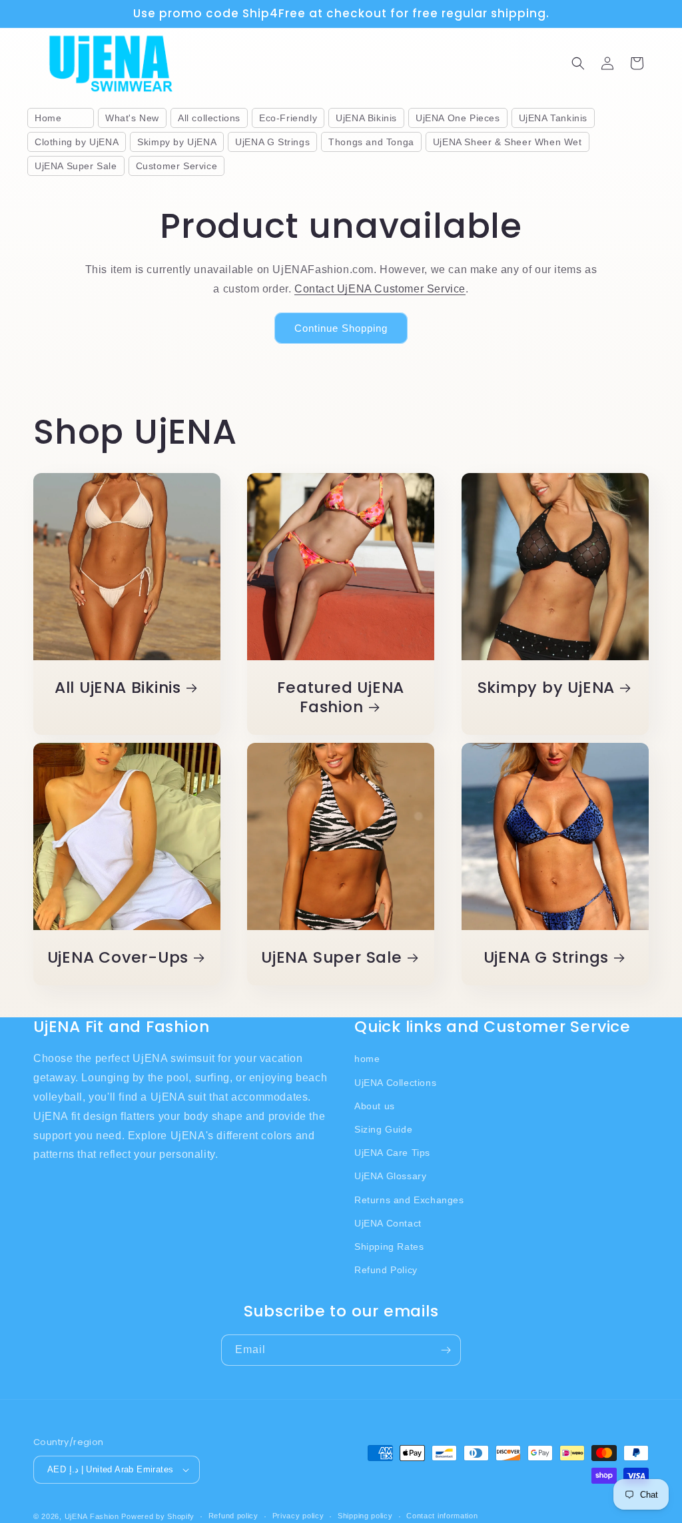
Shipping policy (365, 1516)
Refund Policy (386, 1270)
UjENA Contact (388, 1223)
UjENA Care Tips (392, 1152)
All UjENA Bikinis (118, 688)
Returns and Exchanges (409, 1200)
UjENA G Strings (546, 957)
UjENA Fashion (92, 1516)
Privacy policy (298, 1516)
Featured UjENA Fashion (340, 697)
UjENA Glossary (390, 1176)
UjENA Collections (395, 1082)
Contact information (442, 1516)
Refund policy (233, 1516)
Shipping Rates (389, 1246)
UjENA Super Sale (331, 957)
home (367, 1058)
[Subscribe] (445, 1350)
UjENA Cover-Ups (118, 957)
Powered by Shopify (157, 1516)
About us (374, 1106)
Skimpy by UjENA (546, 688)
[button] (578, 63)
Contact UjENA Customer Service (380, 288)
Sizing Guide (383, 1129)
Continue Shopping (341, 328)
